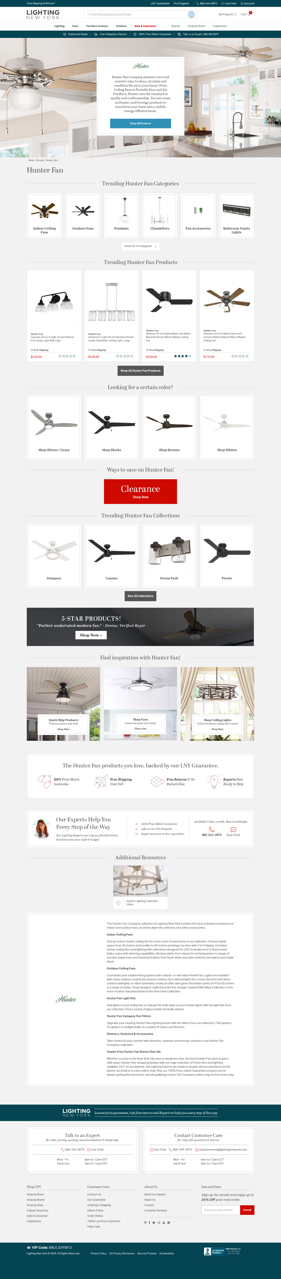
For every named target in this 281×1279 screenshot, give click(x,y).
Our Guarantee (96, 1200)
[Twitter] (153, 1222)
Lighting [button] (59, 26)
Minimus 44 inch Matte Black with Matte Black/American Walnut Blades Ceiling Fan (168, 337)
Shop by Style (35, 1205)
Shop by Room (35, 1194)
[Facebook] (149, 1222)
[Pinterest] (145, 1222)
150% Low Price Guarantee (103, 1221)
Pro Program (181, 3)
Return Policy (95, 1210)
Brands (40, 160)
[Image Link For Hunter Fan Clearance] (140, 491)
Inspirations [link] (220, 26)
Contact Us (94, 1194)
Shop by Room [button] (196, 26)
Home (31, 160)
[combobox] (140, 14)
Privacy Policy (98, 1253)
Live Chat (230, 3)
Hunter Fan (52, 160)
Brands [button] (175, 26)
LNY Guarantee (160, 3)
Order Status (95, 1216)
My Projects (226, 14)
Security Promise (147, 1253)
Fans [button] (75, 26)
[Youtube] (164, 1222)
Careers (149, 1205)
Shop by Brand (35, 1200)
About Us (149, 1200)
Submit (247, 1210)
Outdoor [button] (121, 26)
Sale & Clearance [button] (145, 26)
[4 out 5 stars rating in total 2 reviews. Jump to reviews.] (183, 356)
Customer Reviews (155, 1210)
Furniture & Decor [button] (97, 26)
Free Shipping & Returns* (41, 3)
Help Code (93, 1226)
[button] (247, 3)
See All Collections (140, 596)
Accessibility (166, 1253)
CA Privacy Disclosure (121, 1253)
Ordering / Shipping (99, 1205)
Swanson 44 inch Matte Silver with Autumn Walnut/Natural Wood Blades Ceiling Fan (224, 337)
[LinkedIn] (168, 1222)
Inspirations (34, 1221)
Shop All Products (140, 123)
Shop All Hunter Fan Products (141, 370)
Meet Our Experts (155, 1194)
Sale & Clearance (37, 1216)
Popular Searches (37, 1210)
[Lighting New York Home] (43, 14)
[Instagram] (159, 1222)
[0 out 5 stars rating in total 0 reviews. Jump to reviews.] (67, 356)
